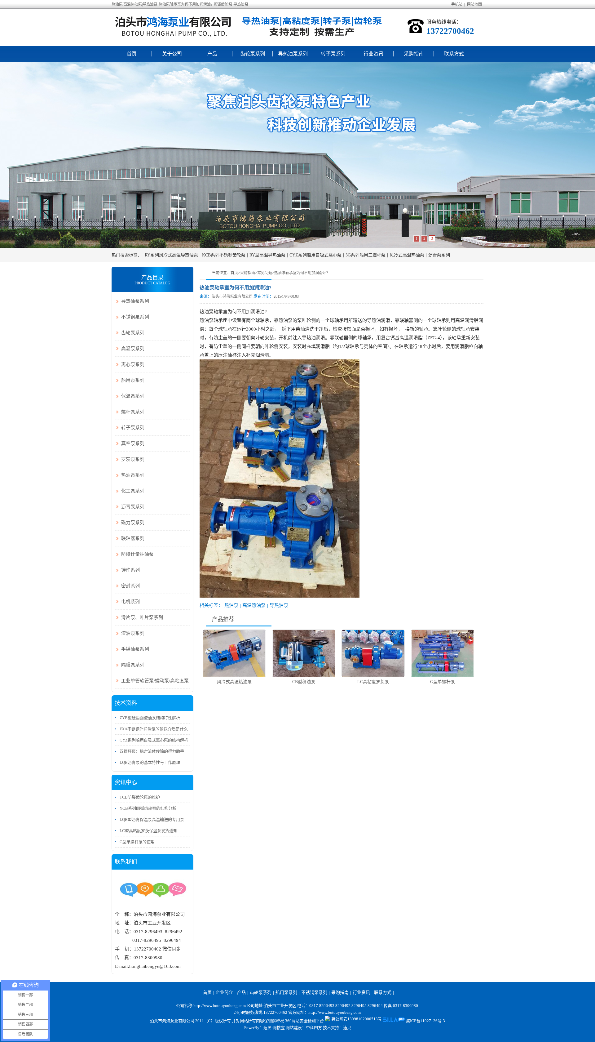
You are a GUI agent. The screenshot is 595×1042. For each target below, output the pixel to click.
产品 (212, 53)
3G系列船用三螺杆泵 (366, 255)
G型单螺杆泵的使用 (137, 841)
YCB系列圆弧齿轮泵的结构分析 (148, 808)
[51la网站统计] (394, 1020)
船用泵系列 (132, 380)
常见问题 (264, 273)
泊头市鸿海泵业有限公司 (232, 296)
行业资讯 (373, 53)
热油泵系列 (132, 475)
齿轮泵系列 (252, 53)
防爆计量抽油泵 (137, 554)
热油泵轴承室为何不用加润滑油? (301, 273)
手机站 (456, 4)
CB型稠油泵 (303, 681)
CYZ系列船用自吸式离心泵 (315, 255)
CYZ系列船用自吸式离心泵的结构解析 (154, 740)
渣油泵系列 (132, 633)
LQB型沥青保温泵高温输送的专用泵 (152, 819)
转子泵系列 (333, 53)
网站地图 (474, 4)
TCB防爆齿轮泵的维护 (140, 797)
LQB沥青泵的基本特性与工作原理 (150, 762)
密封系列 (130, 585)
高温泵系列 (132, 348)
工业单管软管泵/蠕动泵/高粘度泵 (155, 680)
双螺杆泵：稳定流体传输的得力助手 (152, 751)
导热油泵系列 (293, 53)
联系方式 (454, 53)
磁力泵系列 (132, 522)
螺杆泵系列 (132, 411)
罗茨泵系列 (132, 459)
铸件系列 (130, 570)
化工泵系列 (132, 490)
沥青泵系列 (439, 255)
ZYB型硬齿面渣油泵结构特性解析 (150, 717)
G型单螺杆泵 (442, 681)
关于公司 (172, 53)
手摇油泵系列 (135, 649)
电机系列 (130, 601)
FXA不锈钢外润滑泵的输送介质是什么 (154, 729)
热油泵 (231, 605)
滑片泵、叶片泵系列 (142, 617)
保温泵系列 (132, 396)
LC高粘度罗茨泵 (373, 681)
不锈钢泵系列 (135, 316)
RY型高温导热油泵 (267, 255)
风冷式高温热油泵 (407, 255)
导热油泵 (279, 605)
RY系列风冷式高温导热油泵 (171, 255)
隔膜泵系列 (132, 664)
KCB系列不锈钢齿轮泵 (223, 255)
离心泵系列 (132, 364)
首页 (132, 53)
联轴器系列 (132, 538)
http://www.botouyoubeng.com (334, 1012)
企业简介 (224, 992)
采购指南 (414, 53)
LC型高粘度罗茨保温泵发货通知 (148, 830)
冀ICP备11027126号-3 (425, 1020)
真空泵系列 (132, 443)
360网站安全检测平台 (304, 1020)
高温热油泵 (254, 605)
